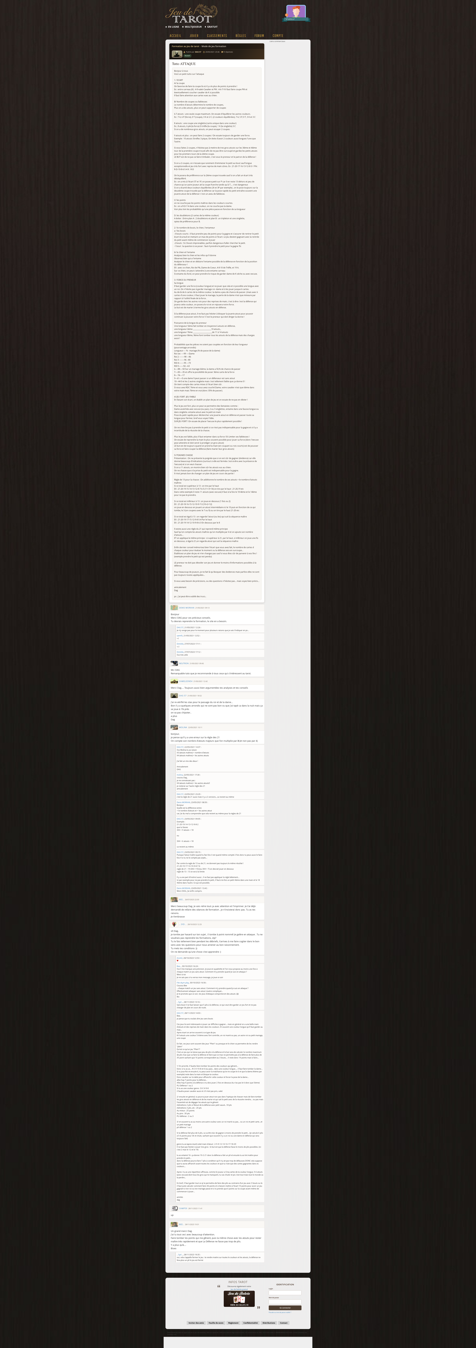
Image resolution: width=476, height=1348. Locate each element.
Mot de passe (274, 1297)
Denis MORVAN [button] (186, 607)
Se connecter (285, 1308)
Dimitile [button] (180, 644)
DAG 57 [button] (198, 52)
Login (271, 1289)
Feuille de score (216, 1323)
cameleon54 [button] (186, 681)
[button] (216, 617)
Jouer (194, 35)
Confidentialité (250, 1323)
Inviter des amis (196, 1323)
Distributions (269, 1323)
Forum (259, 35)
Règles (241, 35)
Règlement (233, 1323)
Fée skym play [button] (183, 982)
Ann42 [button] (179, 958)
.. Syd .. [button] (183, 924)
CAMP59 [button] (183, 1208)
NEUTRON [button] (184, 663)
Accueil (175, 35)
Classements (217, 35)
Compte (278, 35)
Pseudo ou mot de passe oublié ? (280, 1312)
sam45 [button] (180, 635)
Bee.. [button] (181, 899)
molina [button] (183, 727)
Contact (283, 1323)
